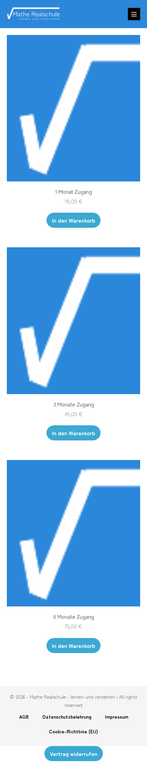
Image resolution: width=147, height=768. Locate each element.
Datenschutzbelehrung (66, 716)
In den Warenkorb (73, 220)
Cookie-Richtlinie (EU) (73, 731)
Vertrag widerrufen (73, 753)
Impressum (116, 716)
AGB (24, 716)
